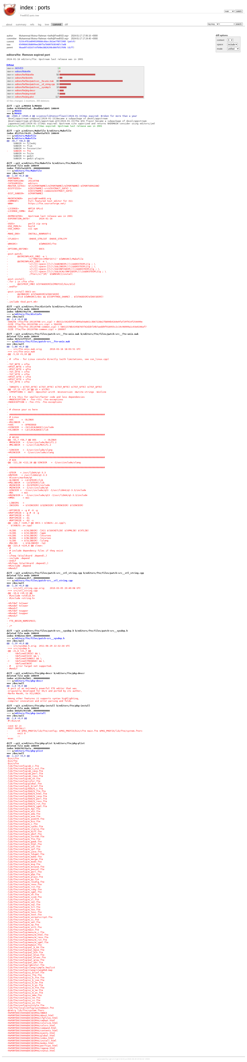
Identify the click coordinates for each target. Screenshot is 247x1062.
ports (44, 7)
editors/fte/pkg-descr (25, 90)
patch (71, 41)
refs (32, 24)
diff (66, 24)
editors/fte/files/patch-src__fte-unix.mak (34, 81)
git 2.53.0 (120, 1059)
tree (47, 24)
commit (57, 24)
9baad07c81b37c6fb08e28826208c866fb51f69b (42, 47)
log (39, 24)
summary (21, 24)
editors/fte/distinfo (24, 78)
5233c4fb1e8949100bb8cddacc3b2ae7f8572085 (42, 41)
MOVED (19, 68)
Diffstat (10, 65)
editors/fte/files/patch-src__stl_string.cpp (35, 84)
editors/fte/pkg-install (25, 93)
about (9, 24)
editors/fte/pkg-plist (24, 97)
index (26, 7)
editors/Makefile (23, 71)
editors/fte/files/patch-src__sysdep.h (33, 87)
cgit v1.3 (112, 1059)
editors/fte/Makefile (24, 74)
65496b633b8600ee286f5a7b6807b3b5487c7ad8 (42, 44)
